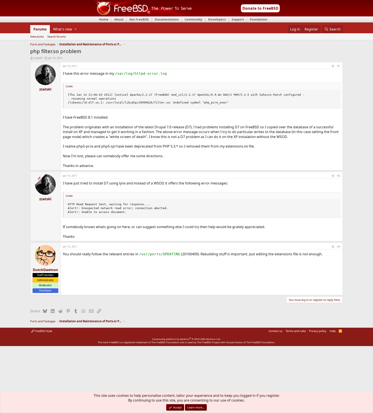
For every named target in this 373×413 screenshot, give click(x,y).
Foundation (258, 19)
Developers (217, 19)
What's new (62, 29)
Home (103, 19)
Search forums (56, 37)
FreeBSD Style (43, 331)
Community (193, 19)
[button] (75, 29)
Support (238, 19)
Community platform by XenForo (186, 339)
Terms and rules (296, 331)
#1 (338, 66)
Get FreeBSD (139, 19)
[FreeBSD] (142, 15)
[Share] (333, 66)
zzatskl (38, 58)
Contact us (275, 331)
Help (333, 331)
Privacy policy (317, 331)
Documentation (167, 19)
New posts (37, 37)
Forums (40, 29)
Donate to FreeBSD (260, 8)
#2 (338, 176)
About (118, 19)
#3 (338, 246)
